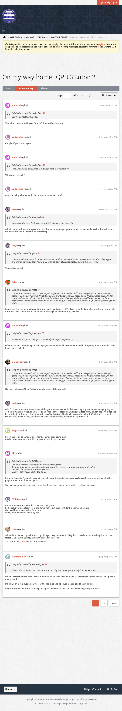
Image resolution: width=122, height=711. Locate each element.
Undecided (17, 137)
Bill (13, 453)
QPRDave (17, 499)
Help (87, 689)
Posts (9, 88)
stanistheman (19, 556)
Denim (9, 689)
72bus (15, 529)
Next (114, 603)
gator (14, 282)
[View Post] (44, 113)
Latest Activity (26, 88)
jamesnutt (17, 362)
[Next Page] (90, 95)
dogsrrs (16, 430)
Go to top (112, 689)
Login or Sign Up (106, 2)
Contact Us (98, 689)
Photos (44, 88)
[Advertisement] (61, 63)
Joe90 (15, 209)
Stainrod (16, 105)
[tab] (9, 88)
